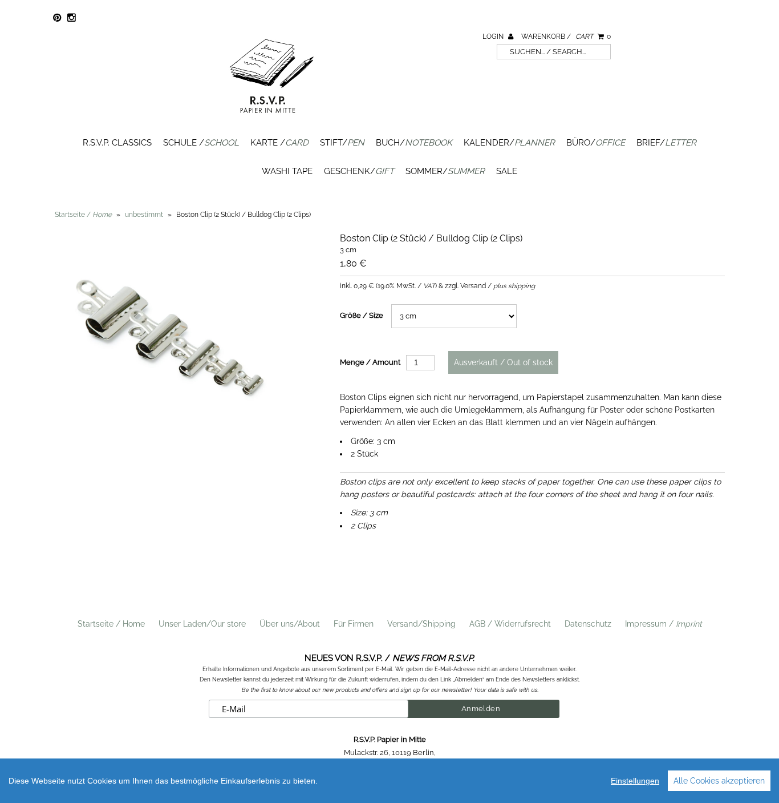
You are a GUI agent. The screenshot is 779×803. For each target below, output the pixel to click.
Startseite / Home (111, 623)
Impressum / (663, 623)
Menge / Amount (370, 362)
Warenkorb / (566, 37)
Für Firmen (354, 623)
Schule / (201, 143)
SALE (506, 171)
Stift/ (342, 143)
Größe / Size (361, 315)
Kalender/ (509, 143)
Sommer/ (445, 171)
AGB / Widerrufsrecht (510, 623)
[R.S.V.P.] (271, 118)
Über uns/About (289, 623)
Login (493, 37)
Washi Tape (287, 171)
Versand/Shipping (421, 623)
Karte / (279, 143)
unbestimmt (144, 215)
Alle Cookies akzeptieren (719, 780)
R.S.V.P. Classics (117, 143)
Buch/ (414, 143)
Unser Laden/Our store (202, 623)
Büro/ (595, 143)
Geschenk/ (359, 171)
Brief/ (666, 143)
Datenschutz (588, 623)
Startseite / (83, 215)
